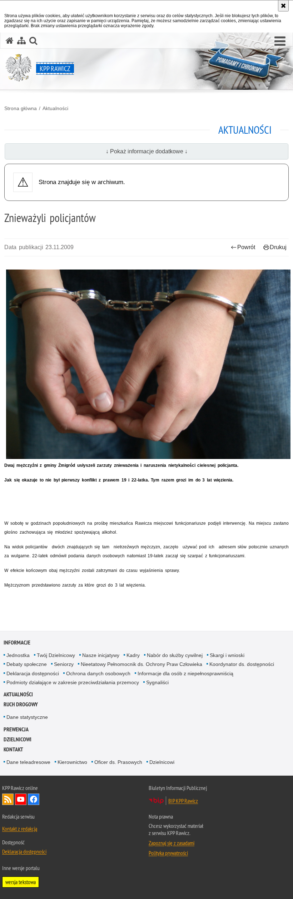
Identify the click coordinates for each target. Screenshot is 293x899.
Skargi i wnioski (227, 655)
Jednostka (18, 655)
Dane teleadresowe (28, 762)
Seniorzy (64, 664)
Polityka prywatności (168, 852)
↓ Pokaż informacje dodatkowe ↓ (147, 151)
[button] (279, 41)
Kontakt (13, 749)
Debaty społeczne (26, 664)
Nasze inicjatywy (100, 655)
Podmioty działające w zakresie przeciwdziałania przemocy (72, 682)
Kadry (133, 655)
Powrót (246, 247)
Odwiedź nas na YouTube (20, 799)
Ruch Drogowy (21, 704)
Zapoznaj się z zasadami (171, 842)
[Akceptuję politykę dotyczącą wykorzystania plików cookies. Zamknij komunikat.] (283, 5)
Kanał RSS (8, 799)
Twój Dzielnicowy (56, 655)
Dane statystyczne (27, 717)
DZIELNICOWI (17, 739)
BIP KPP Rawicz (183, 800)
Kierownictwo (72, 762)
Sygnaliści (157, 682)
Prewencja (16, 729)
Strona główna (20, 108)
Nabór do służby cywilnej (175, 655)
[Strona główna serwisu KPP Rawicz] (10, 40)
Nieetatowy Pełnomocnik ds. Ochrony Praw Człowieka (141, 664)
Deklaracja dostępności (32, 673)
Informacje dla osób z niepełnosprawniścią (185, 673)
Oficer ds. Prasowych (118, 762)
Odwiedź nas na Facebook (33, 799)
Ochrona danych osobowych (98, 673)
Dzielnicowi (161, 762)
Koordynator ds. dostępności (241, 664)
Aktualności (55, 108)
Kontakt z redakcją (19, 828)
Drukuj (278, 247)
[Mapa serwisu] (21, 40)
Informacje (17, 642)
